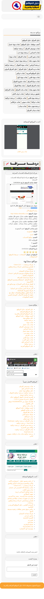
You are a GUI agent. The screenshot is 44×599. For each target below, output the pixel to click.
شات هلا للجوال (19, 86)
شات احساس (34, 53)
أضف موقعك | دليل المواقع (30, 44)
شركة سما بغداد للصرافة (25, 277)
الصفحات (23, 254)
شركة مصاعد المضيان (26, 271)
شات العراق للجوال (33, 86)
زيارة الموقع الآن (32, 210)
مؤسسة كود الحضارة (26, 529)
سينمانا (11, 61)
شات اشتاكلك (28, 417)
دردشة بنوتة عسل (21, 61)
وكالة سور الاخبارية (27, 427)
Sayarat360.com (28, 526)
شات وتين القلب (28, 490)
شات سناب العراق (33, 110)
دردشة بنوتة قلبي (33, 98)
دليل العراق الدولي (11, 69)
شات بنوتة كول (22, 77)
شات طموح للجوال (19, 81)
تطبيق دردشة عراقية (32, 94)
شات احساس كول (27, 342)
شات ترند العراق (33, 69)
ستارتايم (30, 522)
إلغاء (20, 208)
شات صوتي (26, 102)
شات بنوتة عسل (14, 44)
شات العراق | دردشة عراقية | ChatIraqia (20, 421)
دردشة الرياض (34, 65)
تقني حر (30, 520)
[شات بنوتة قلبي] (22, 168)
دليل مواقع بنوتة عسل (26, 391)
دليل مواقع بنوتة (28, 318)
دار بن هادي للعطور (27, 410)
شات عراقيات (21, 98)
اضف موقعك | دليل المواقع (24, 408)
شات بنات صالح (28, 406)
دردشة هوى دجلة (33, 106)
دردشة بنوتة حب (22, 53)
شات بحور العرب (33, 57)
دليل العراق (23, 69)
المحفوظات (33, 257)
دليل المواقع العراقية (26, 311)
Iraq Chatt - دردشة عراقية (25, 423)
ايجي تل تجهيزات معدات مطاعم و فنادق (20, 498)
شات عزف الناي (18, 94)
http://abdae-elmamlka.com (19, 213)
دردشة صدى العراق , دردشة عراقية (21, 425)
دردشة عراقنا (29, 344)
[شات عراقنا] (22, 163)
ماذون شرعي (28, 516)
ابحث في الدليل (32, 565)
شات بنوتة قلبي (34, 77)
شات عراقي (20, 73)
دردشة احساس (28, 329)
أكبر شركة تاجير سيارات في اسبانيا (22, 288)
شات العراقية (9, 90)
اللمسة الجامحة (28, 518)
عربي (31, 234)
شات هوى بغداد (34, 90)
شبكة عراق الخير (27, 414)
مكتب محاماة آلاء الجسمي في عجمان (21, 487)
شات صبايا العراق (33, 81)
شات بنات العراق (21, 90)
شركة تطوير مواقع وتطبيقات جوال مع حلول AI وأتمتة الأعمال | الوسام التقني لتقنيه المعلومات (20, 295)
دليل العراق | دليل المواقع (30, 40)
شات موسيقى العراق (32, 48)
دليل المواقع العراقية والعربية (24, 314)
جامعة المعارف (28, 524)
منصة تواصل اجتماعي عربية (24, 492)
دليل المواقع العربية (32, 73)
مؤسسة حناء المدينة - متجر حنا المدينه (20, 496)
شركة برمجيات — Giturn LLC (23, 264)
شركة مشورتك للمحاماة (25, 290)
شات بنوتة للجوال (22, 65)
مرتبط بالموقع (13, 254)
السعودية (30, 231)
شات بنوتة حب (28, 333)
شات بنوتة (12, 57)
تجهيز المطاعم (28, 494)
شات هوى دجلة (34, 61)
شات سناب (22, 106)
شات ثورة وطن (28, 419)
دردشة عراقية (18, 48)
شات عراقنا (35, 102)
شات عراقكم (15, 102)
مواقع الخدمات (27, 237)
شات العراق (22, 57)
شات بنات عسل (28, 324)
